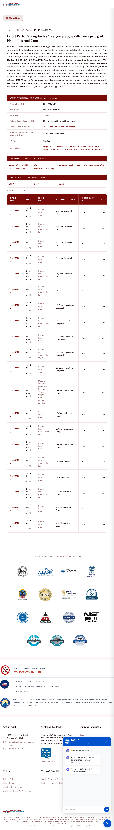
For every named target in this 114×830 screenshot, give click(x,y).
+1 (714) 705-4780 (15, 749)
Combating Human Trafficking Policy (17, 791)
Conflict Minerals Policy (12, 787)
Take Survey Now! (48, 761)
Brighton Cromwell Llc (53, 146)
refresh (107, 741)
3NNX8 (12, 184)
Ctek (66, 146)
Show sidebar (15, 18)
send (107, 809)
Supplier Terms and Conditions (53, 779)
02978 (61, 184)
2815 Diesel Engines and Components (59, 126)
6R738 (37, 184)
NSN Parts (26, 30)
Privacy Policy (8, 779)
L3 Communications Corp (94, 165)
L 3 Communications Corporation (82, 146)
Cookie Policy (8, 783)
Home (9, 30)
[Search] (103, 4)
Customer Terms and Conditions (54, 783)
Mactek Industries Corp (91, 149)
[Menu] (109, 4)
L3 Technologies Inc (72, 149)
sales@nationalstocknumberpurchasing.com (20, 743)
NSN (17, 30)
